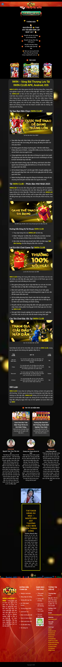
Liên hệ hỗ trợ (24, 611)
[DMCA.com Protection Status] (40, 622)
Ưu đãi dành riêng (25, 624)
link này (40, 233)
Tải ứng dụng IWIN (26, 608)
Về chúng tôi (24, 628)
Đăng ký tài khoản (26, 593)
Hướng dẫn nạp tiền (26, 600)
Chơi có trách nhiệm (26, 618)
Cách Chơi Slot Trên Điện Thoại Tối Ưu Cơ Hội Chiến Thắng (21, 425)
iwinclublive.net (52, 619)
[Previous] (12, 424)
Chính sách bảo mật (26, 621)
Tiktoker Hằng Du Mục (31, 533)
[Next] (50, 424)
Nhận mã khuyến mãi (26, 615)
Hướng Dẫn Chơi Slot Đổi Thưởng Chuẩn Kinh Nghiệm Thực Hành (41, 425)
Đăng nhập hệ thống (26, 597)
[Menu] (2, 4)
